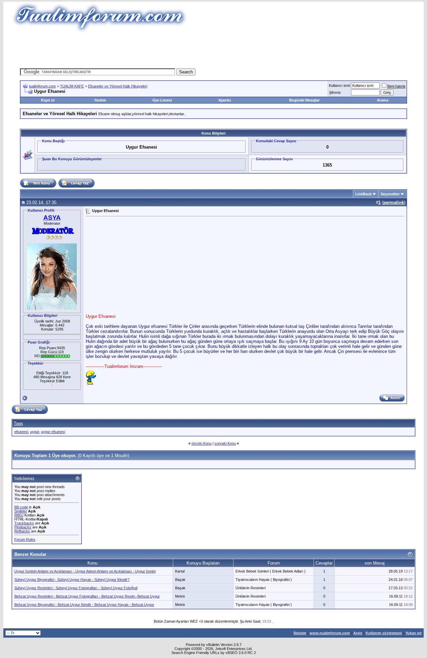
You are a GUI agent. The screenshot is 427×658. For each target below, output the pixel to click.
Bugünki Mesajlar (304, 100)
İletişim (300, 633)
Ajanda (225, 100)
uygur (34, 432)
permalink (393, 202)
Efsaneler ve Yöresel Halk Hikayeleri (117, 86)
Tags (18, 423)
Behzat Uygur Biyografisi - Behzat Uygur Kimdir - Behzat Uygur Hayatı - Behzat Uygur (84, 605)
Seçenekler (390, 194)
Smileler (20, 511)
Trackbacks (24, 523)
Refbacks (22, 531)
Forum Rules (24, 539)
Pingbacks (22, 527)
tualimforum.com (42, 86)
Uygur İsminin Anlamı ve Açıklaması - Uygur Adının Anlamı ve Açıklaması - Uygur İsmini (84, 571)
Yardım (100, 100)
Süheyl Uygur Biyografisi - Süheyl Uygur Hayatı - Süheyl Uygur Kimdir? (71, 580)
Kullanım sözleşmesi (384, 633)
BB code (21, 507)
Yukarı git (413, 633)
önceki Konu (201, 443)
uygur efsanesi (53, 432)
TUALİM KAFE (72, 86)
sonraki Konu (225, 443)
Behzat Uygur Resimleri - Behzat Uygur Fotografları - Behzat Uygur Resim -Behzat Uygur (87, 596)
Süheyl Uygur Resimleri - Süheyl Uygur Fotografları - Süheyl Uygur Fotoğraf (75, 588)
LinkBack (363, 194)
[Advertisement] (213, 48)
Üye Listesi (162, 100)
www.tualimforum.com (330, 633)
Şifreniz (335, 92)
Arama (382, 100)
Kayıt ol (47, 100)
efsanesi (21, 432)
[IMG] (18, 515)
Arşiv (357, 633)
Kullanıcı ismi (339, 85)
